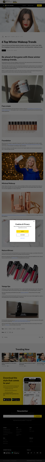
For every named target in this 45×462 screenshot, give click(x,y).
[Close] (34, 221)
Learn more (22, 237)
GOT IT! (22, 231)
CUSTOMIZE (22, 234)
